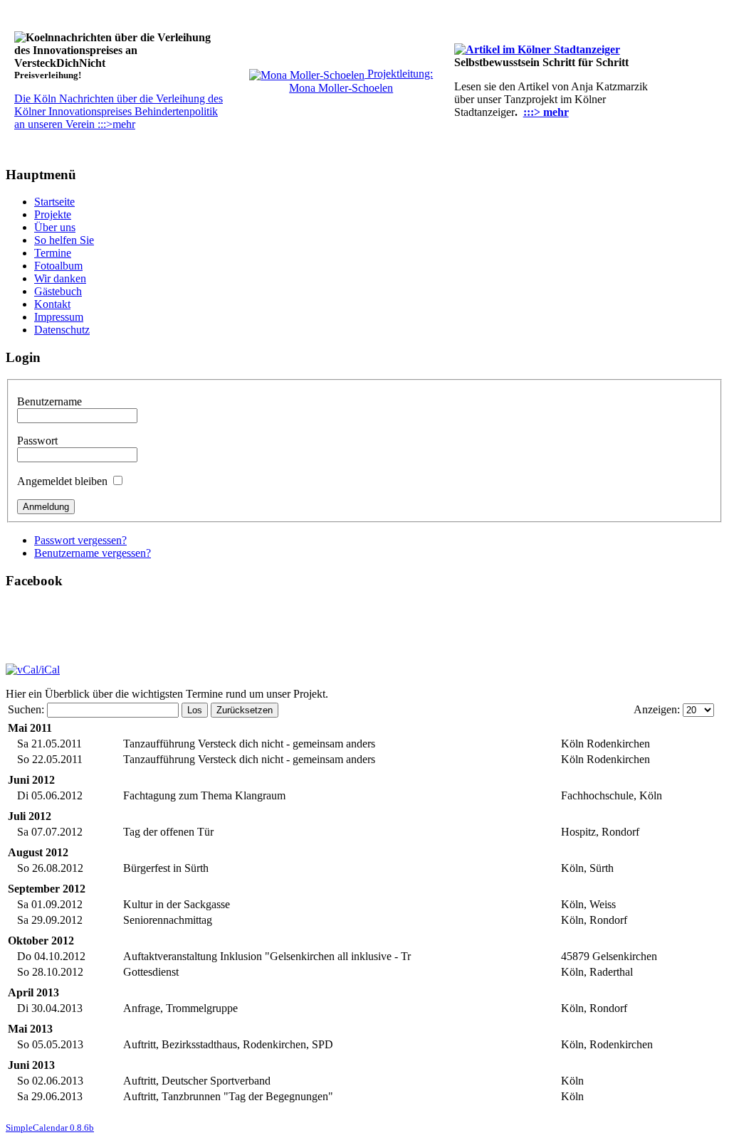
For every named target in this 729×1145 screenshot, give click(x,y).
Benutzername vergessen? (92, 553)
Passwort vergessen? (80, 540)
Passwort (37, 441)
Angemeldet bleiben (62, 481)
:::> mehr (546, 112)
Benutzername (49, 401)
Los (194, 710)
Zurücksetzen (244, 710)
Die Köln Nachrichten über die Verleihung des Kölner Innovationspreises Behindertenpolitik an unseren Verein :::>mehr (118, 111)
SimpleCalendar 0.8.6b (50, 1127)
